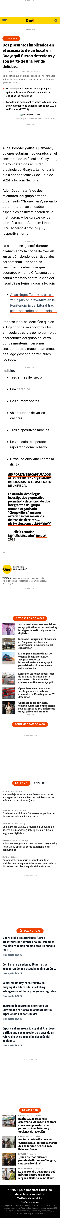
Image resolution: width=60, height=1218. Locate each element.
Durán (35, 581)
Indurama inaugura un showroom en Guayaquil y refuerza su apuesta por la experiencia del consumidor (27, 1009)
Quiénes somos (30, 1202)
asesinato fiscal (22, 578)
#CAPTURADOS (40, 474)
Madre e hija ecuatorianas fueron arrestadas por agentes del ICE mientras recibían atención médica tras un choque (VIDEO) (28, 943)
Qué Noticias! (20, 569)
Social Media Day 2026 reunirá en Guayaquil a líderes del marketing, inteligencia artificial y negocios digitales (29, 987)
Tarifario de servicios (30, 1198)
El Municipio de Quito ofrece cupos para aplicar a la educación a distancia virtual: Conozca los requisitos (29, 92)
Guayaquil (9, 584)
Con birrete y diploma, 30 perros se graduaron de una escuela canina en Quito (29, 966)
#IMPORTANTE (18, 474)
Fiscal (44, 581)
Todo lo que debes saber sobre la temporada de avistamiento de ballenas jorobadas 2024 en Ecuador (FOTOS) (31, 106)
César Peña (38, 578)
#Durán (17, 494)
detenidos (25, 581)
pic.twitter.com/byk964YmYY (29, 523)
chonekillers (10, 581)
